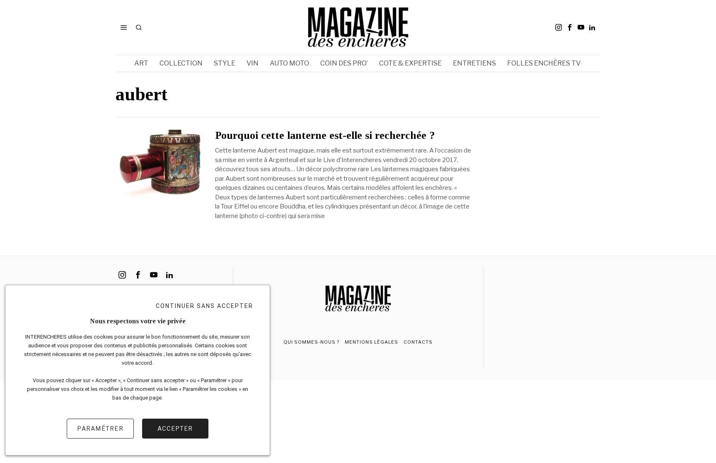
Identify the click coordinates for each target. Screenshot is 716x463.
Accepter (175, 428)
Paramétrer (100, 428)
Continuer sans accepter (204, 306)
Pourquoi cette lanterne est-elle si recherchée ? (325, 135)
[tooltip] (559, 27)
